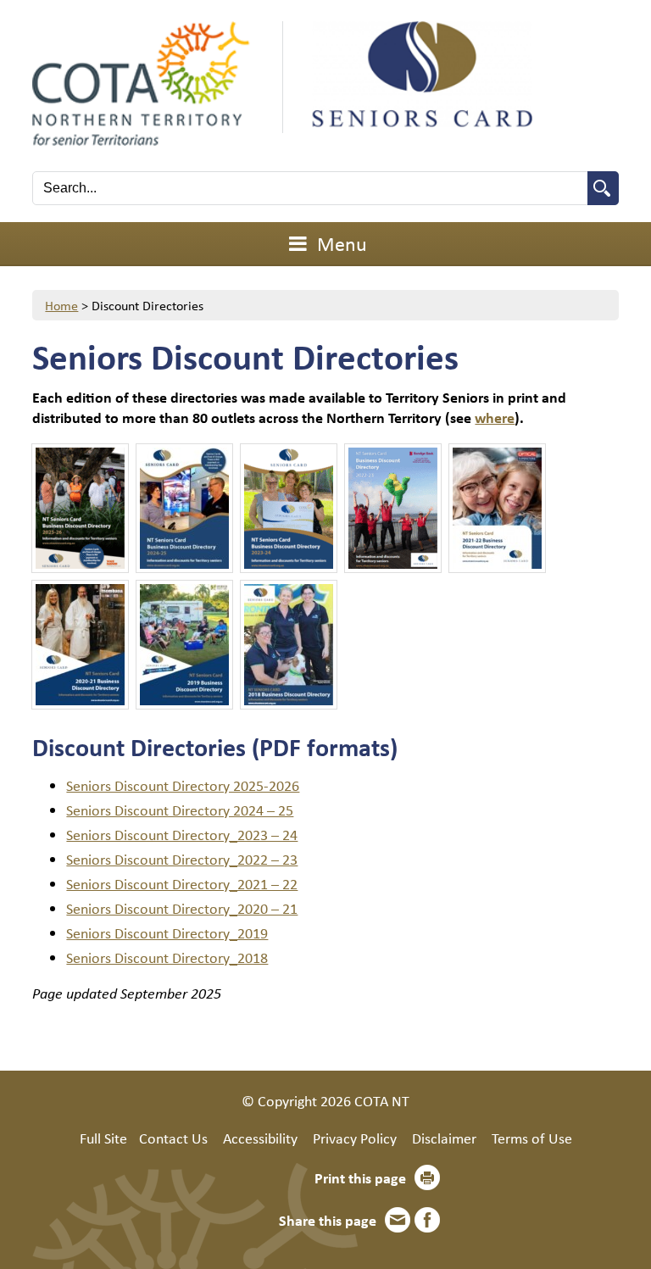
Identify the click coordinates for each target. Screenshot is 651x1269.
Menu (340, 243)
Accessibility (260, 1137)
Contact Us (173, 1137)
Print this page (360, 1177)
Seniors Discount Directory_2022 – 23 (182, 859)
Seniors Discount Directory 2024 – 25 (179, 809)
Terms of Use (532, 1137)
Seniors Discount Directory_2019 (167, 932)
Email (397, 1220)
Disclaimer (444, 1137)
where (495, 417)
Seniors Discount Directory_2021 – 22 (182, 883)
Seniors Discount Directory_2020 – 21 (182, 908)
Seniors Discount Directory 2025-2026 (182, 785)
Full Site (103, 1137)
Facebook (427, 1220)
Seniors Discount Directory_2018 (167, 957)
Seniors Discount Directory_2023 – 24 (182, 834)
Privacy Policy (355, 1137)
